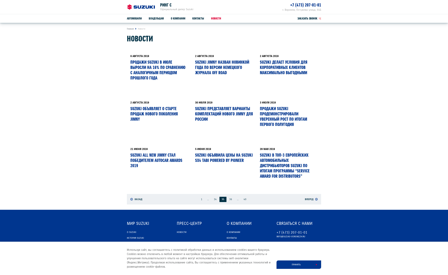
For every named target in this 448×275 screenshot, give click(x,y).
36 (230, 199)
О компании (178, 18)
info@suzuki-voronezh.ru (290, 236)
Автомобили (134, 18)
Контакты (198, 18)
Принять (296, 264)
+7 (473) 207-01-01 (305, 5)
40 (245, 199)
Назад (138, 199)
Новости (216, 18)
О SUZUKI (131, 232)
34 (215, 199)
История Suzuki (135, 238)
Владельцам (156, 18)
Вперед (309, 199)
